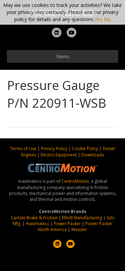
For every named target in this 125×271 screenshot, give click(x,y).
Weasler (79, 229)
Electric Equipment (59, 155)
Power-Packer (67, 224)
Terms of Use (24, 148)
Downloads (92, 155)
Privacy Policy (54, 148)
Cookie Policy (85, 148)
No (107, 19)
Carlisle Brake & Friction (34, 218)
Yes (98, 19)
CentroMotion (75, 181)
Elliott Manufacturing (82, 218)
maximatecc (37, 224)
